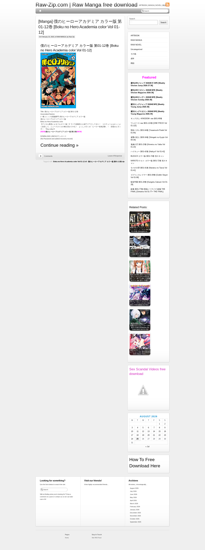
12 (143, 431)
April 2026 (133, 500)
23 (165, 435)
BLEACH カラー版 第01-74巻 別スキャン (147, 156)
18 (137, 435)
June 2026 (133, 494)
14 (154, 431)
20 (148, 435)
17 (132, 435)
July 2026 (133, 491)
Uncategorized (136, 49)
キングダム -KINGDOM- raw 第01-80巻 (146, 118)
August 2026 (134, 488)
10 (132, 431)
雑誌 (132, 63)
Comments (48, 156)
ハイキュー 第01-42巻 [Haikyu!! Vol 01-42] (148, 151)
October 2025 (134, 519)
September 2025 (135, 522)
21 (154, 435)
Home (40, 10)
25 (137, 439)
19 (143, 435)
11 (137, 431)
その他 (133, 54)
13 (148, 431)
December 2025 (135, 513)
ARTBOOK (135, 36)
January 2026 (134, 509)
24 (132, 439)
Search (132, 19)
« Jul (147, 446)
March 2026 (134, 503)
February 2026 (135, 506)
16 (165, 431)
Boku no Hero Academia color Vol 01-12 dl (70, 162)
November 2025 (135, 516)
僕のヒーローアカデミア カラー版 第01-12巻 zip (106, 162)
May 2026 (133, 497)
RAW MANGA (61, 37)
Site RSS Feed (96, 537)
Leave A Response (115, 156)
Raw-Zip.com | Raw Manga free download (87, 5)
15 (160, 431)
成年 (132, 58)
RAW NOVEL (136, 45)
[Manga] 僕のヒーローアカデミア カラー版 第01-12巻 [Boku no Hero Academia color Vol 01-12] (80, 27)
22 (160, 435)
